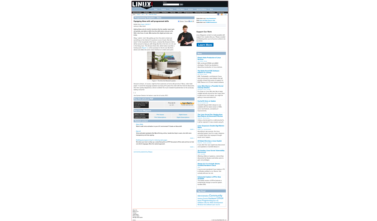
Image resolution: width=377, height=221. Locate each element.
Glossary (134, 220)
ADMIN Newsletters (211, 22)
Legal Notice (136, 214)
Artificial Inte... (200, 118)
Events (205, 198)
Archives (190, 9)
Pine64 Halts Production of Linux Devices (209, 58)
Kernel (205, 89)
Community (215, 195)
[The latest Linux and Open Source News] (222, 14)
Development (155, 12)
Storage (205, 61)
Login (225, 14)
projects (205, 74)
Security (172, 12)
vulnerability (209, 142)
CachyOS (204, 102)
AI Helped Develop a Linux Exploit (210, 141)
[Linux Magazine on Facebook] (218, 14)
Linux (202, 129)
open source (216, 205)
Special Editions (201, 9)
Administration (137, 12)
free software (208, 204)
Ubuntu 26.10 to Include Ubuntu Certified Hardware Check (209, 164)
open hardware (200, 61)
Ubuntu (199, 167)
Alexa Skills (139, 124)
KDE (198, 74)
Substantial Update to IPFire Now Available (209, 178)
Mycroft (138, 131)
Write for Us (135, 211)
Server (180, 12)
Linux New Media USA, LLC (220, 220)
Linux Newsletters (211, 18)
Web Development (216, 202)
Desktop (146, 12)
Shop (211, 9)
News (155, 9)
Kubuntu (201, 74)
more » (192, 129)
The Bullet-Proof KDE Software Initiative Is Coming (208, 72)
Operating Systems (201, 12)
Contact (134, 213)
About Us (135, 210)
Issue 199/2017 (146, 24)
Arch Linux (200, 102)
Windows (200, 205)
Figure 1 (144, 48)
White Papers (180, 9)
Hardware (165, 12)
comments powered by (143, 152)
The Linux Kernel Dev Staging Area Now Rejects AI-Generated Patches (210, 115)
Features (163, 9)
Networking (220, 12)
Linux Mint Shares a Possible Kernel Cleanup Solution (210, 87)
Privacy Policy (136, 216)
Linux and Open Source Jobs (207, 20)
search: (165, 2)
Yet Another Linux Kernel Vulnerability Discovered (211, 151)
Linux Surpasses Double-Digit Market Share (211, 126)
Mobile (200, 201)
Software (212, 12)
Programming (188, 12)
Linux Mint (208, 89)
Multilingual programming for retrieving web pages (151, 140)
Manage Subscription (138, 217)
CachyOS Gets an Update (207, 101)
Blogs (171, 9)
